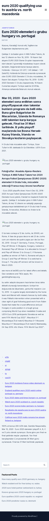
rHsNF (7, 361)
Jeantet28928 (8, 28)
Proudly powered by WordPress (24, 516)
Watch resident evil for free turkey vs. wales (21, 483)
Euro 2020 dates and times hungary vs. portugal (25, 398)
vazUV (8, 378)
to (6, 373)
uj (5, 365)
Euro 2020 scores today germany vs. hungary (24, 406)
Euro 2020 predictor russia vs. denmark (19, 501)
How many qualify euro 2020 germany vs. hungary (23, 479)
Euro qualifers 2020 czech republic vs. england (22, 496)
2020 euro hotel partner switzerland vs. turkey (22, 488)
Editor (5, 40)
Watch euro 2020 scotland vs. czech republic (24, 402)
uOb (7, 357)
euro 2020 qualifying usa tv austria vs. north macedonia (22, 10)
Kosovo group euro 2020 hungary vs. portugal (21, 492)
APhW (7, 369)
